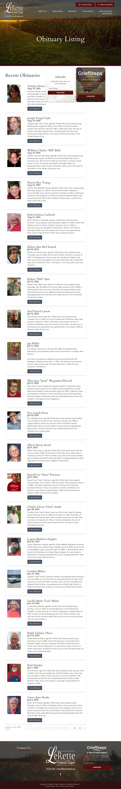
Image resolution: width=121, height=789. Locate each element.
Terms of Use (60, 786)
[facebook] (60, 775)
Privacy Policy (50, 786)
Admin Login (69, 786)
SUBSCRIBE (61, 93)
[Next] (84, 728)
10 (66, 728)
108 (75, 728)
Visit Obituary (35, 109)
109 (80, 728)
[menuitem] (43, 11)
